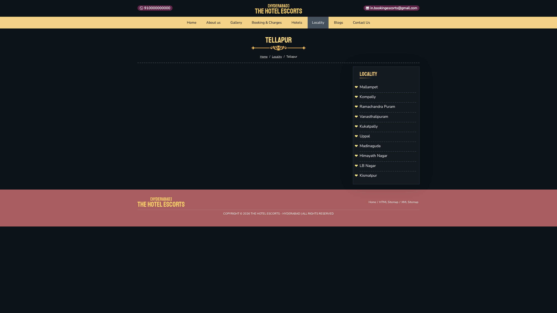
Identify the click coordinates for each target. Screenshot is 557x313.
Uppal (365, 136)
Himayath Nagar (373, 155)
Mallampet (369, 87)
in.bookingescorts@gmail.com (393, 8)
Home (191, 22)
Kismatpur (368, 175)
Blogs (338, 22)
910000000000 (157, 8)
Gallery (236, 22)
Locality (318, 22)
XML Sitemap (409, 202)
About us (213, 22)
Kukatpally (369, 126)
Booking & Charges (267, 22)
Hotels (297, 22)
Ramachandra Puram (377, 106)
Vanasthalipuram (374, 116)
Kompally (368, 96)
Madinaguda (370, 145)
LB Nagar (368, 165)
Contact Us (361, 22)
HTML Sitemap (388, 202)
